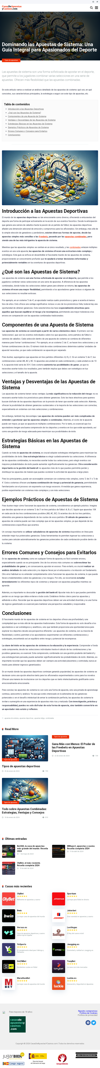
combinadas (75, 247)
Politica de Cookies (88, 1013)
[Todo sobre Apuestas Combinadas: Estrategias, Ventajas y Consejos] (25, 791)
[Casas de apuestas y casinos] (12, 7)
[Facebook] (93, 2)
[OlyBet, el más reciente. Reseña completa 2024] (8, 874)
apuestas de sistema (11, 718)
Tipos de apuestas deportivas (21, 766)
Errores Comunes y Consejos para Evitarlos (27, 131)
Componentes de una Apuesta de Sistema (27, 116)
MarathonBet (23, 978)
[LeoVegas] (58, 938)
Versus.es (22, 927)
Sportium (71, 893)
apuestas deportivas (26, 718)
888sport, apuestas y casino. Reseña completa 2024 (81, 847)
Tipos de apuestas (11, 60)
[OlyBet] (8, 904)
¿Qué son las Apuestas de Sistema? (24, 113)
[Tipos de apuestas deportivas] (25, 748)
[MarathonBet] (8, 989)
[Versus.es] (8, 938)
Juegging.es (73, 944)
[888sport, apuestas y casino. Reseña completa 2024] (58, 857)
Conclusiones (14, 135)
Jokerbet (71, 910)
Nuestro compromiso (87, 1011)
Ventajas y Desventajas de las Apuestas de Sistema (31, 120)
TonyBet (71, 961)
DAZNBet (21, 961)
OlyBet (20, 893)
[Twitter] (97, 2)
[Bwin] (8, 921)
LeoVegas (72, 927)
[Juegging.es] (58, 955)
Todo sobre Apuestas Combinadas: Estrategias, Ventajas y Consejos (24, 810)
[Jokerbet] (58, 921)
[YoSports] (8, 955)
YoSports (21, 944)
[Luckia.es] (58, 989)
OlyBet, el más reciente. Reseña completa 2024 (29, 864)
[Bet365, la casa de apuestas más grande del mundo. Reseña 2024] (8, 857)
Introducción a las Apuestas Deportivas (26, 109)
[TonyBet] (58, 972)
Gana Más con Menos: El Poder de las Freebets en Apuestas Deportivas (73, 747)
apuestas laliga (39, 718)
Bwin (19, 910)
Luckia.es (71, 978)
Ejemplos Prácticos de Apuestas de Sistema (28, 127)
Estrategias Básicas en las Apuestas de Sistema (30, 124)
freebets (43, 236)
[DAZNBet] (8, 972)
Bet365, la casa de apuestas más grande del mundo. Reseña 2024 (32, 848)
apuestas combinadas (75, 236)
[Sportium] (58, 904)
